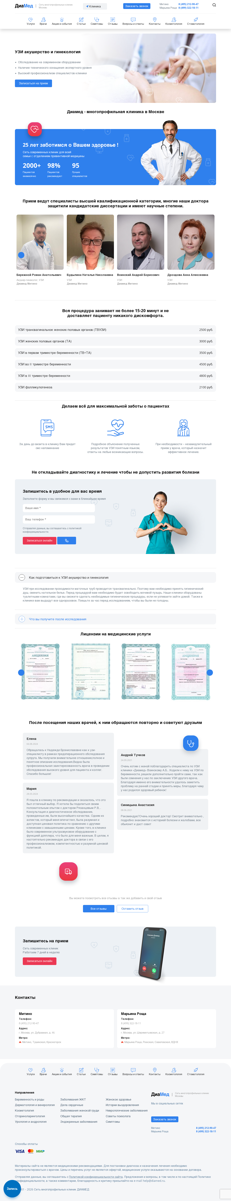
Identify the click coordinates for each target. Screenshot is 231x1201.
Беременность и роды (29, 1099)
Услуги (31, 23)
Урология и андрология (31, 1121)
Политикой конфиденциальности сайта (96, 1176)
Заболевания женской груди (79, 1110)
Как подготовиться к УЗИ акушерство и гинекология (68, 577)
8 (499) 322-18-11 (188, 7)
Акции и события (62, 23)
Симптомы (97, 23)
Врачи (43, 23)
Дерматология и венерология (35, 1105)
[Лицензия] (40, 673)
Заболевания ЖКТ (73, 1099)
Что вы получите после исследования (57, 619)
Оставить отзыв (132, 908)
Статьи (81, 23)
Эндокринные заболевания (78, 1121)
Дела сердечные (71, 1105)
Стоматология (195, 23)
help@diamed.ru (154, 1180)
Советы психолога (118, 1116)
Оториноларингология (30, 1116)
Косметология (173, 23)
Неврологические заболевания (127, 1110)
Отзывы (113, 23)
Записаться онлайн (39, 540)
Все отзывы (99, 908)
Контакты (154, 23)
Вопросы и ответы (133, 23)
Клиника (95, 6)
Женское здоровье (118, 1099)
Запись (12, 1189)
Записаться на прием (33, 83)
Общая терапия (71, 1116)
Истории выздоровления (122, 1105)
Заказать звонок (136, 6)
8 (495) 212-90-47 (188, 4)
